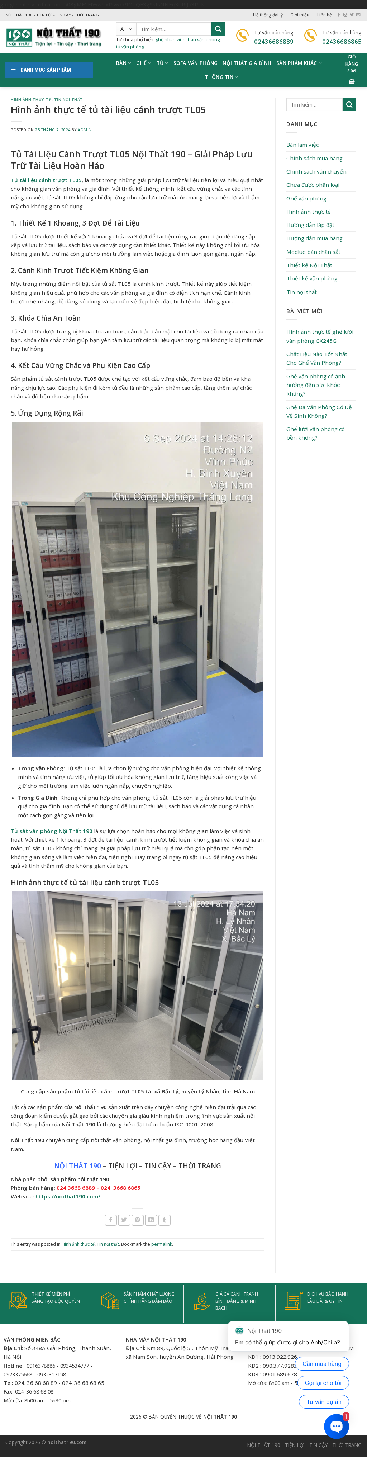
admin (85, 129)
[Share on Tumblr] (164, 1220)
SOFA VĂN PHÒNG (195, 63)
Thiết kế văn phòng (312, 278)
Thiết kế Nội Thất (309, 265)
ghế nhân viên (171, 39)
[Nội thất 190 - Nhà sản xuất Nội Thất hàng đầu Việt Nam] (55, 37)
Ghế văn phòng (306, 198)
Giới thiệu (299, 15)
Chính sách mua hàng (314, 158)
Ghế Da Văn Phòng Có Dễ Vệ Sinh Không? (319, 411)
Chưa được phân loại (312, 184)
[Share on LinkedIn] (151, 1220)
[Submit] (218, 29)
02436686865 (342, 41)
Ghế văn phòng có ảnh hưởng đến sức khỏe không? (315, 385)
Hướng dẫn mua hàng (314, 238)
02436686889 (274, 41)
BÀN (121, 63)
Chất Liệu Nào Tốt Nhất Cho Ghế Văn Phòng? (316, 358)
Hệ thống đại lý (268, 15)
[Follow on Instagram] (345, 15)
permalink (161, 1244)
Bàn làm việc (302, 144)
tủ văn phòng (130, 46)
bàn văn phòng (204, 39)
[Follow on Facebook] (339, 15)
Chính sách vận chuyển (316, 171)
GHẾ (141, 63)
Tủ (160, 63)
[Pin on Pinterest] (138, 1220)
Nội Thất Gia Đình (247, 63)
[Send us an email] (358, 15)
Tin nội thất (68, 99)
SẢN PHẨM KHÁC (296, 63)
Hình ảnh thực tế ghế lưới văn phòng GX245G (319, 336)
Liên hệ (324, 15)
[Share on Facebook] (111, 1220)
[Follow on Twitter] (352, 15)
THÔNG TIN (219, 77)
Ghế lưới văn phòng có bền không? (315, 433)
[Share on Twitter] (124, 1220)
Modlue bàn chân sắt (313, 251)
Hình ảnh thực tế (31, 99)
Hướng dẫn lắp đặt (310, 224)
